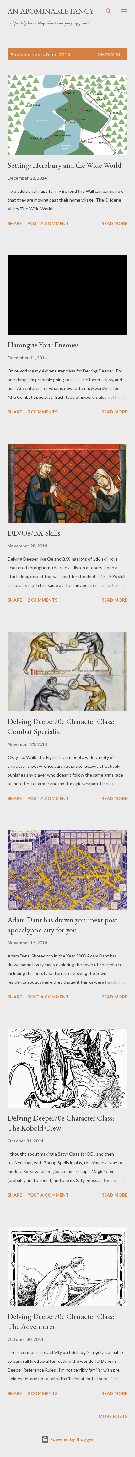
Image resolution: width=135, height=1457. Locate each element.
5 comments (42, 411)
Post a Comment (48, 223)
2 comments (42, 600)
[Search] (108, 11)
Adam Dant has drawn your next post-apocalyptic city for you (64, 925)
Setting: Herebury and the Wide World (65, 165)
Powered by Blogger (71, 1439)
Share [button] (15, 223)
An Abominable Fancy (51, 11)
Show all (111, 54)
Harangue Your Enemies (43, 345)
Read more (114, 223)
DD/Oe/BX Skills (34, 533)
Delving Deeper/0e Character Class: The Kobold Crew (61, 1123)
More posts (113, 1416)
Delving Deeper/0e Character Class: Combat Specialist (61, 726)
